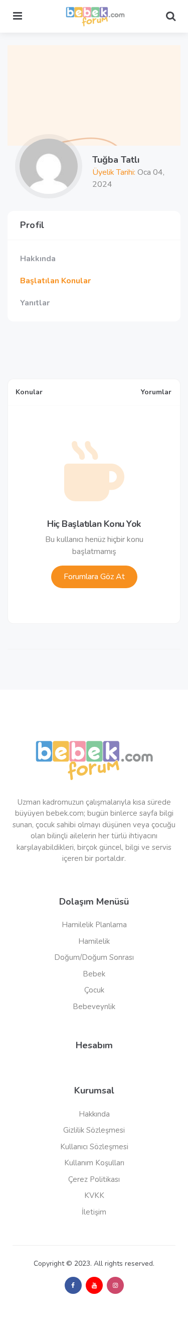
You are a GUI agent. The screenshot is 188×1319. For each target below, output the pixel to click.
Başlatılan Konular (55, 280)
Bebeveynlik (94, 1007)
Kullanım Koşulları (94, 1163)
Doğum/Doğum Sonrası (94, 957)
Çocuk (94, 990)
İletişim (94, 1212)
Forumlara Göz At (94, 576)
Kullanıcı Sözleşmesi (94, 1147)
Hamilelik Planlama (94, 925)
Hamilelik (94, 941)
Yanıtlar (35, 302)
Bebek (94, 974)
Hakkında (38, 258)
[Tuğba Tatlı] (48, 166)
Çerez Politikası (94, 1179)
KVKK (94, 1195)
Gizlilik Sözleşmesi (94, 1130)
